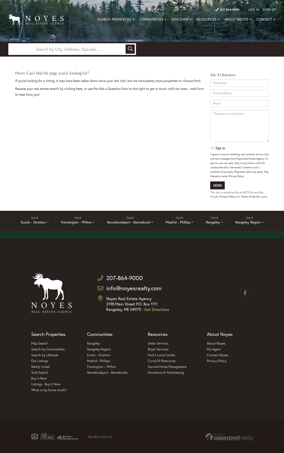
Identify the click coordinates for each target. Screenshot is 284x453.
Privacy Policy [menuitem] (216, 361)
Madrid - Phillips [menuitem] (98, 361)
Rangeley (213, 222)
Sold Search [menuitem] (39, 372)
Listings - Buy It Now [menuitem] (46, 384)
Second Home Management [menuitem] (167, 366)
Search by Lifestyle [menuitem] (44, 355)
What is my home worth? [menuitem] (49, 390)
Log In (254, 9)
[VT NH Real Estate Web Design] (229, 437)
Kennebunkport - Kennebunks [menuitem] (107, 372)
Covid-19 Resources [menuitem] (162, 361)
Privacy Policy (236, 176)
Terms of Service (250, 196)
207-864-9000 (230, 9)
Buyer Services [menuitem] (158, 349)
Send (217, 185)
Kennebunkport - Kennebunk (128, 222)
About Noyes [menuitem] (236, 19)
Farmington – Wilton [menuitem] (101, 366)
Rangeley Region (248, 222)
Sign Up (269, 9)
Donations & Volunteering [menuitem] (166, 372)
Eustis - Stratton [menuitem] (98, 355)
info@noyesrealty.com (134, 288)
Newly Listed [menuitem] (40, 366)
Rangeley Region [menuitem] (99, 349)
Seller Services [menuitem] (158, 343)
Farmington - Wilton (76, 222)
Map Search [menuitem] (39, 343)
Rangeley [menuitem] (93, 343)
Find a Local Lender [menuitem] (161, 355)
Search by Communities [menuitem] (48, 349)
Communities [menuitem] (152, 19)
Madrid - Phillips (178, 222)
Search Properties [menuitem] (114, 19)
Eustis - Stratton (33, 222)
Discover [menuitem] (180, 19)
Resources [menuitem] (206, 19)
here (79, 88)
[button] (130, 49)
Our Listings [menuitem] (39, 361)
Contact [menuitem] (264, 19)
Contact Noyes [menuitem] (217, 355)
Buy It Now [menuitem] (39, 378)
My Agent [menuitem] (214, 349)
